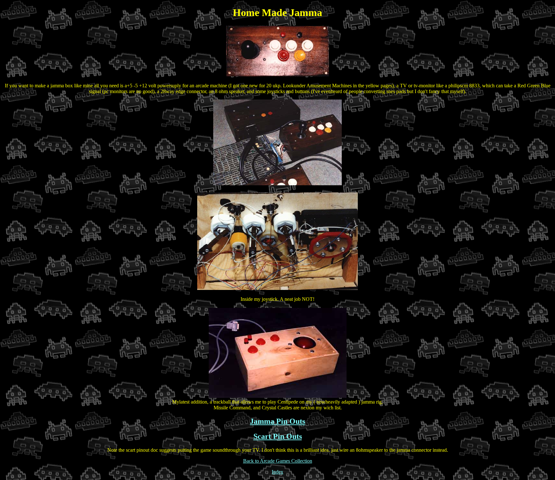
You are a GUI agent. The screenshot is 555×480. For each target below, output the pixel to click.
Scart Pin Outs (277, 436)
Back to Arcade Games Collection (277, 461)
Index (277, 472)
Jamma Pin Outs (277, 421)
